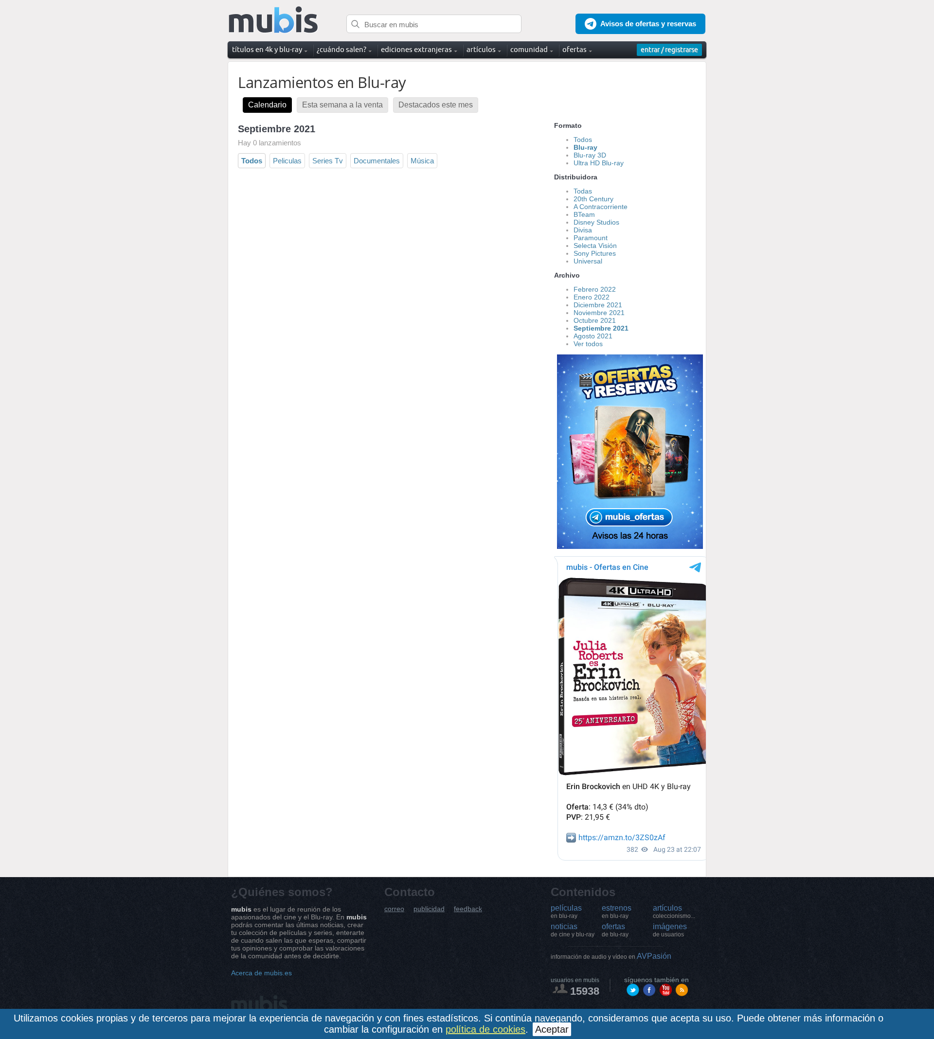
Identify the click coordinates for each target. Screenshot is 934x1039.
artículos (674, 911)
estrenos (616, 911)
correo (394, 909)
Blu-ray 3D (590, 155)
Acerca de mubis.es (261, 973)
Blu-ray (585, 147)
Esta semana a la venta (342, 105)
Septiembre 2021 (601, 328)
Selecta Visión (595, 245)
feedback (468, 909)
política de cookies (485, 1029)
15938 (584, 991)
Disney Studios (596, 222)
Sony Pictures (595, 253)
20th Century (593, 199)
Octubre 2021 (595, 320)
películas (566, 911)
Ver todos (588, 344)
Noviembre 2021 (599, 313)
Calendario (267, 105)
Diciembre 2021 (598, 305)
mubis (274, 20)
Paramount (591, 238)
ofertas (615, 930)
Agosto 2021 (593, 336)
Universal (588, 261)
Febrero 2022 (595, 289)
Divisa (583, 230)
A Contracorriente (601, 207)
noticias (572, 930)
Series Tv (327, 161)
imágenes (670, 930)
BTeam (584, 214)
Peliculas (287, 161)
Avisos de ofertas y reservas (648, 23)
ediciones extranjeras (416, 49)
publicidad (429, 909)
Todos (251, 161)
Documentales (377, 161)
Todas (583, 191)
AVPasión (611, 956)
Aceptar (552, 1029)
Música (422, 161)
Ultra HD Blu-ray (599, 163)
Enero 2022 (592, 297)
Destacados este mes (435, 105)
